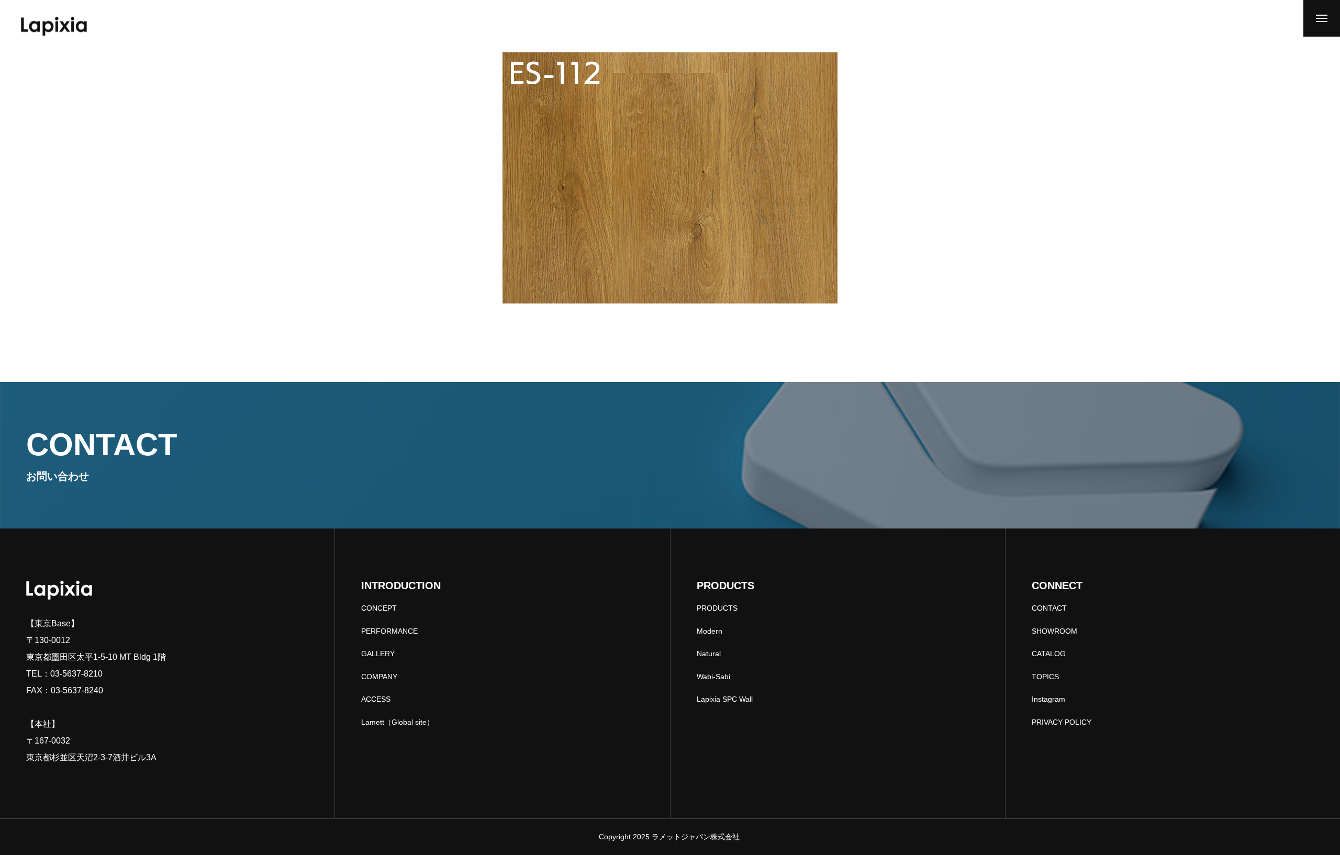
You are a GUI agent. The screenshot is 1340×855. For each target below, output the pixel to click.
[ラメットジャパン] (54, 26)
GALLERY (378, 653)
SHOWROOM (1054, 631)
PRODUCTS (717, 608)
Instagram (1048, 699)
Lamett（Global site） (397, 722)
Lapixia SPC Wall (725, 699)
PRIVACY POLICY (1061, 722)
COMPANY (379, 676)
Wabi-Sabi (713, 676)
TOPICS (1045, 676)
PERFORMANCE (389, 631)
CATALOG (1049, 653)
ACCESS (375, 699)
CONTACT (1049, 608)
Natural (709, 653)
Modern (709, 631)
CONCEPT (379, 608)
